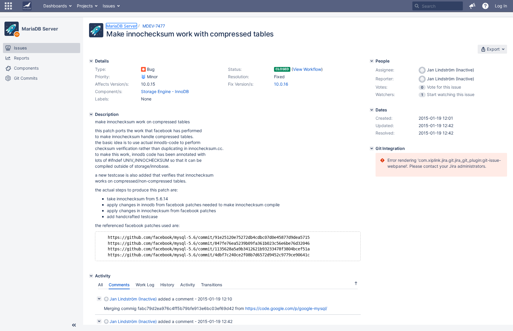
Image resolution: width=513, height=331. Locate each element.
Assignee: (385, 69)
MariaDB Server (40, 29)
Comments (119, 284)
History (167, 284)
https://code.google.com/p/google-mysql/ (286, 308)
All (100, 284)
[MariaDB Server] (11, 29)
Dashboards (55, 5)
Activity (187, 284)
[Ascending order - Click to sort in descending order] (356, 283)
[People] (372, 61)
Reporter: (385, 78)
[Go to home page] (27, 6)
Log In (501, 5)
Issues (109, 5)
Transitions (211, 284)
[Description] (91, 114)
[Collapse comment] (99, 298)
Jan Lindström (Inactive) (133, 298)
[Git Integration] (372, 148)
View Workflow (307, 69)
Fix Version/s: (241, 84)
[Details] (91, 61)
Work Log (145, 284)
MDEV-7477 (153, 25)
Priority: (102, 76)
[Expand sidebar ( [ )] (74, 325)
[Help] (485, 6)
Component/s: (108, 91)
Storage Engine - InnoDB (165, 91)
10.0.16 (281, 84)
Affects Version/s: (112, 84)
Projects (85, 5)
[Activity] (91, 276)
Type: (100, 69)
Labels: (102, 98)
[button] (8, 6)
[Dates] (372, 110)
